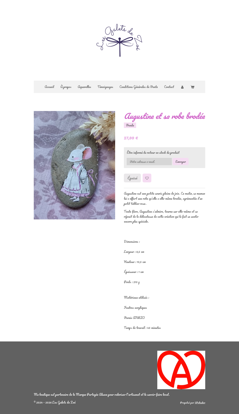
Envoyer (180, 161)
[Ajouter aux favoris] (147, 178)
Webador (200, 403)
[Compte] (182, 86)
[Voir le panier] (192, 86)
